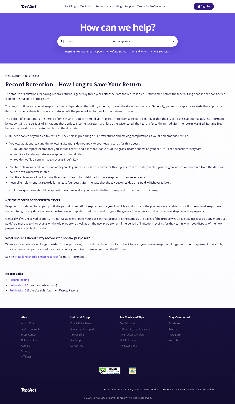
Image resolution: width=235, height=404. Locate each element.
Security (26, 351)
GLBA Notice (151, 389)
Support (129, 6)
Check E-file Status (81, 323)
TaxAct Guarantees (32, 329)
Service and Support (82, 329)
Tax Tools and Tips (132, 317)
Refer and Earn (30, 340)
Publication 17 (18, 285)
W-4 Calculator (128, 340)
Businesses (32, 76)
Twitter (173, 329)
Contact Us (76, 345)
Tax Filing (70, 6)
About (25, 317)
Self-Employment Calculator (136, 329)
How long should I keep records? (36, 257)
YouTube (174, 340)
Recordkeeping (19, 280)
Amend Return (140, 51)
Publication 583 (19, 290)
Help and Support (81, 317)
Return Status (103, 6)
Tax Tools (85, 6)
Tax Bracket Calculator (133, 334)
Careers (25, 345)
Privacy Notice (133, 389)
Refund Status (118, 51)
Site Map (75, 340)
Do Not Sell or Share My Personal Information (188, 389)
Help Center (13, 76)
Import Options (95, 51)
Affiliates (26, 356)
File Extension (162, 51)
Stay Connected (179, 317)
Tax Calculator (128, 323)
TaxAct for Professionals (151, 6)
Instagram (175, 334)
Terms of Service (112, 389)
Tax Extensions (128, 345)
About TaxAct (29, 323)
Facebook (174, 323)
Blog (119, 6)
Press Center (28, 334)
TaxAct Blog (77, 334)
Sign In (205, 6)
